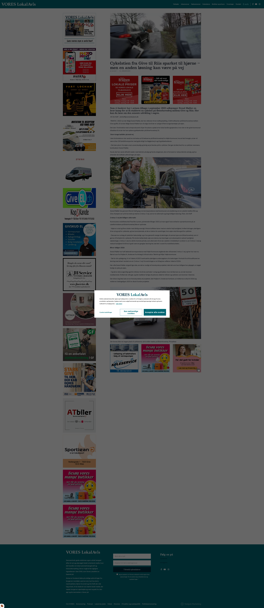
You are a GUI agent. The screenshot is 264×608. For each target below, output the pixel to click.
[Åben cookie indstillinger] (2, 606)
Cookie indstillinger (106, 312)
